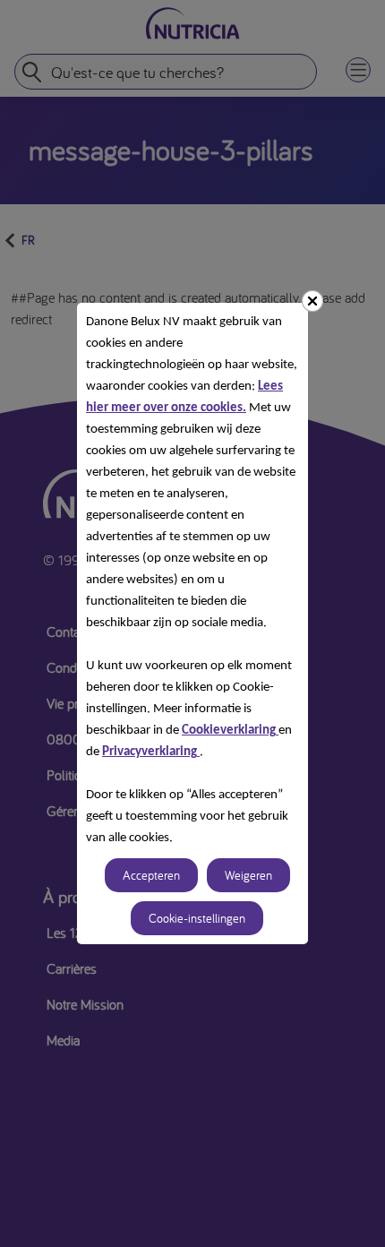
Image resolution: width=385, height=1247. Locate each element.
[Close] (312, 301)
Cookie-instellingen (197, 918)
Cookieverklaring (230, 730)
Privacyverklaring (151, 752)
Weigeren (248, 875)
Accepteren (151, 875)
